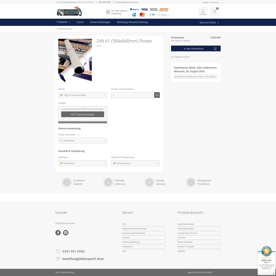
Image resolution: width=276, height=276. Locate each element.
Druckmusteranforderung (133, 233)
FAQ (124, 224)
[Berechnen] (157, 95)
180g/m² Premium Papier (74, 95)
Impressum (214, 2)
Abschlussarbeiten (186, 224)
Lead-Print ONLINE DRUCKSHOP (199, 272)
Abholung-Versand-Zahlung (132, 22)
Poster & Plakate (185, 242)
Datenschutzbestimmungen (134, 228)
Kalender (181, 251)
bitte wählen (68, 140)
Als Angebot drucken (180, 57)
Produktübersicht (64, 28)
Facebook (58, 232)
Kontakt (205, 2)
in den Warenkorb (194, 48)
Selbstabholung (123, 163)
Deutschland (69, 163)
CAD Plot (181, 237)
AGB (124, 251)
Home (80, 22)
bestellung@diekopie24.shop (127, 2)
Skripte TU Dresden (186, 246)
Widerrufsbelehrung (131, 242)
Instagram (65, 232)
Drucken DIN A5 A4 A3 (187, 233)
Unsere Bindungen (100, 22)
